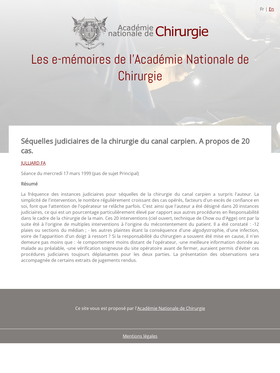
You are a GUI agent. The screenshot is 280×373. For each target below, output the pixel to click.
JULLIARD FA (33, 163)
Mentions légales (140, 336)
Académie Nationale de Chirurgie (171, 308)
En (271, 9)
